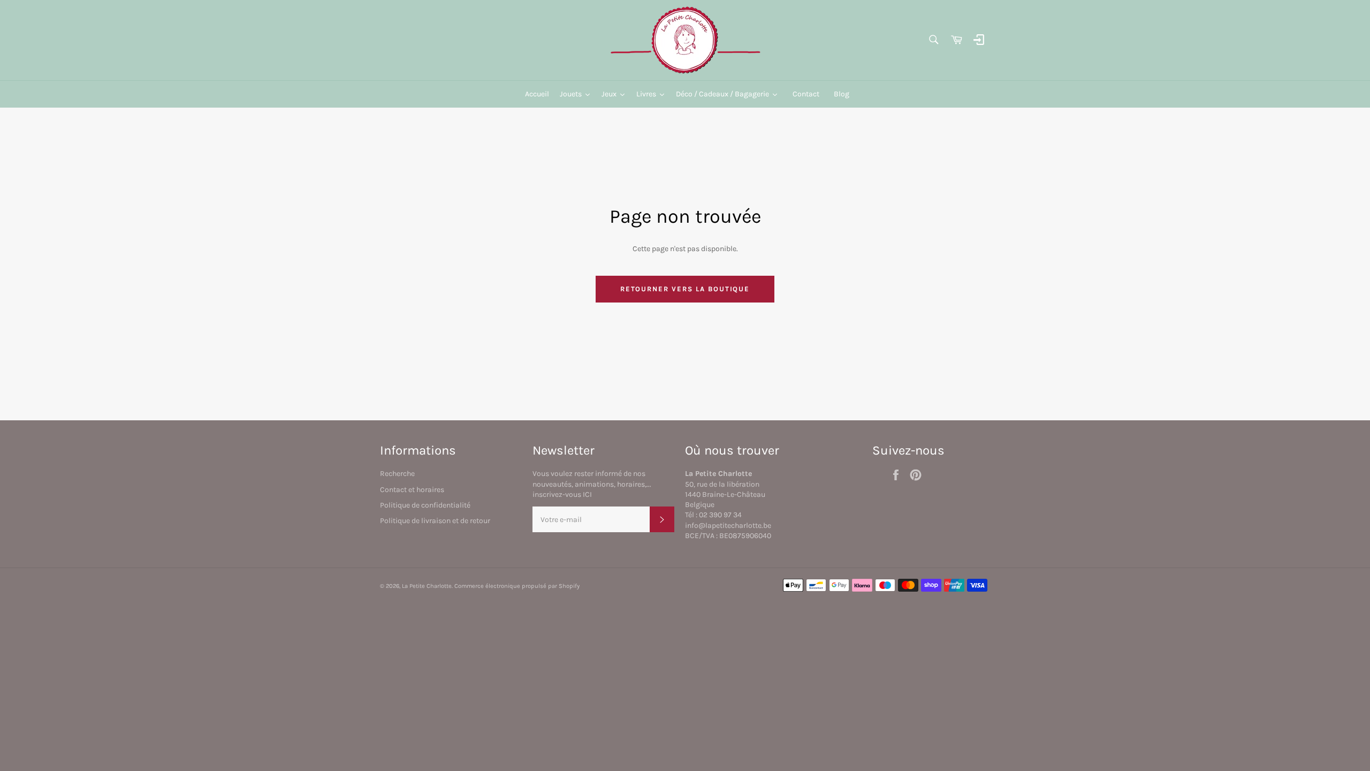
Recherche (397, 473)
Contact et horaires (412, 489)
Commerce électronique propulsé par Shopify (517, 586)
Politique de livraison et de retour (435, 520)
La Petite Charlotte (427, 586)
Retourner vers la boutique (685, 289)
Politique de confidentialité (425, 505)
